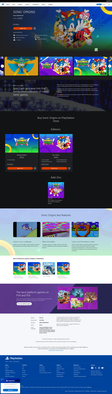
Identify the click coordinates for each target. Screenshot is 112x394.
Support (50, 4)
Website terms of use (79, 391)
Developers (76, 374)
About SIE (7, 367)
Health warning (77, 372)
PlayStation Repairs (61, 372)
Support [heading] (58, 365)
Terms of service (77, 367)
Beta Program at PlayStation (97, 374)
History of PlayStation (9, 376)
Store (7, 4)
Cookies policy (93, 391)
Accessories (35, 4)
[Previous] (2, 66)
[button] (56, 66)
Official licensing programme (80, 376)
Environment (42, 367)
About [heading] (6, 365)
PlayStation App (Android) (96, 372)
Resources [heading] (76, 365)
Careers (6, 368)
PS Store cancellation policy (79, 368)
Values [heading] (41, 365)
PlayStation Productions (10, 372)
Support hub (59, 367)
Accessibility (42, 368)
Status (58, 370)
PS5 (14, 4)
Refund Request (60, 376)
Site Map (87, 391)
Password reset (60, 374)
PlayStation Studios (9, 370)
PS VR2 (23, 370)
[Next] (109, 66)
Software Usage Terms (102, 391)
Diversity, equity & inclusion (45, 372)
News (43, 4)
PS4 (23, 368)
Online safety (42, 370)
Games (20, 4)
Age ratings (76, 370)
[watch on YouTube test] (69, 74)
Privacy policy (71, 391)
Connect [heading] (93, 365)
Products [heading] (24, 365)
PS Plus (27, 4)
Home (6, 361)
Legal (66, 391)
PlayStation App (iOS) (95, 371)
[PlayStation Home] (3, 4)
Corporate (7, 374)
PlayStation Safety (60, 368)
